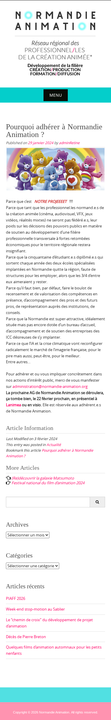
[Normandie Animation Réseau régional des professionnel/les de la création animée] (55, 43)
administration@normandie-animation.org (50, 386)
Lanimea (13, 404)
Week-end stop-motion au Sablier (35, 609)
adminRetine (69, 142)
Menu (55, 95)
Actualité (53, 444)
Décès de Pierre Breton (26, 636)
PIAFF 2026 (15, 598)
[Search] (97, 502)
